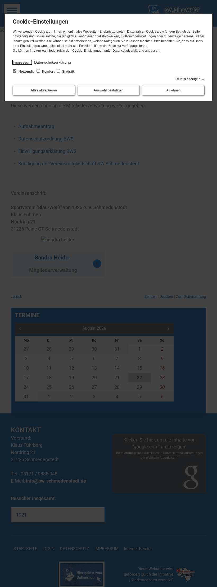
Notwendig (26, 71)
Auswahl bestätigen (108, 90)
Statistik (68, 71)
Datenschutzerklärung (52, 62)
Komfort (48, 71)
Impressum (22, 62)
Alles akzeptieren (44, 90)
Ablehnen (173, 90)
